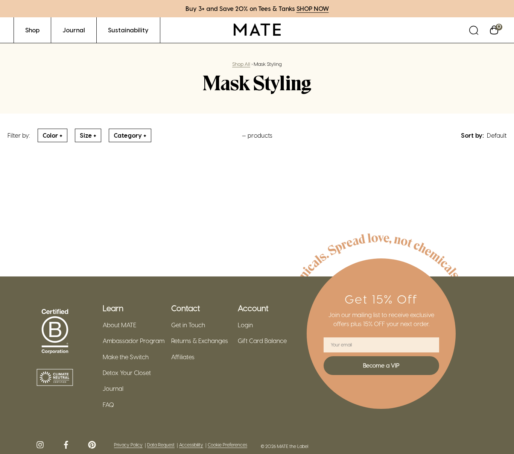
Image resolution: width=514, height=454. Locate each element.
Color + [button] (52, 135)
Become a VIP (381, 365)
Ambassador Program (133, 340)
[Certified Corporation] (55, 332)
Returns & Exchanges (199, 340)
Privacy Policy (128, 444)
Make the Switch (126, 357)
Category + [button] (130, 135)
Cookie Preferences (227, 444)
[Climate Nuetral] (55, 378)
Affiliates (183, 357)
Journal (113, 388)
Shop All (241, 64)
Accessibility (191, 444)
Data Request (161, 444)
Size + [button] (88, 135)
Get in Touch (188, 325)
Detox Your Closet (127, 372)
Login (245, 325)
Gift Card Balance (262, 340)
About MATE (119, 325)
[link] (32, 30)
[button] (473, 30)
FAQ (108, 404)
